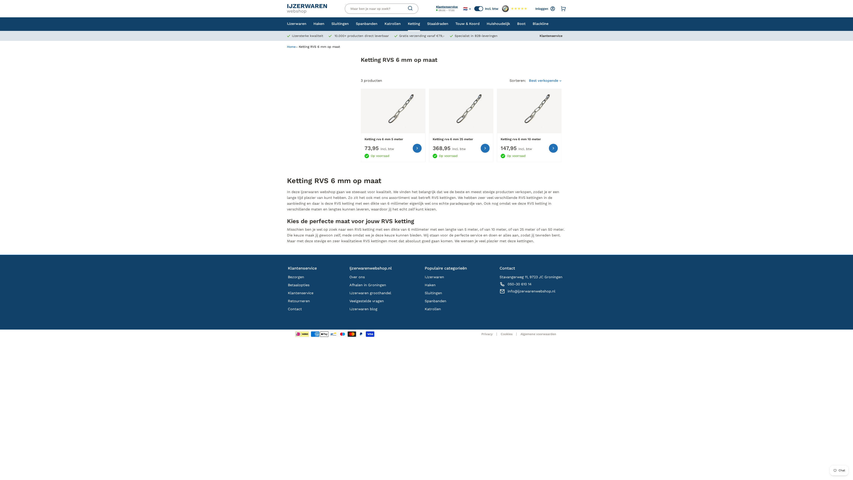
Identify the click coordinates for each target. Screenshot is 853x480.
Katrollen (433, 309)
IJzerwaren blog (363, 309)
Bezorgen (296, 277)
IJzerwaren (434, 277)
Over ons (357, 277)
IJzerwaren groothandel (370, 293)
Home (291, 46)
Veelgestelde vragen (366, 301)
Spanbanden (435, 301)
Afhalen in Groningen (367, 285)
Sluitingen (433, 293)
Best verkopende (544, 80)
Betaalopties (298, 285)
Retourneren (299, 301)
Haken (430, 285)
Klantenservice (447, 6)
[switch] (478, 8)
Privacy (487, 334)
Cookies (506, 334)
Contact (295, 309)
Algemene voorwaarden (538, 334)
